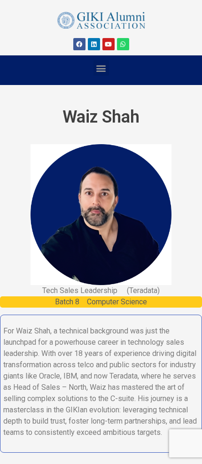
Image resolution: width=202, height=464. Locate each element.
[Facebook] (79, 44)
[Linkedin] (94, 44)
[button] (101, 68)
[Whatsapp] (123, 44)
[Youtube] (108, 44)
